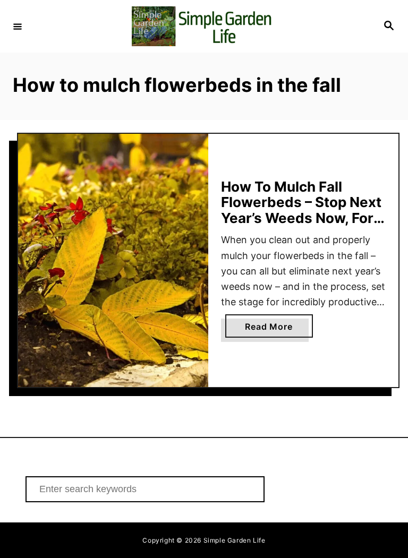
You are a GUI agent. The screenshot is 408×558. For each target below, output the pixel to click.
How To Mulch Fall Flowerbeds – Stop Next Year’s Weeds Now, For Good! (301, 210)
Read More (278, 329)
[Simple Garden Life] (202, 26)
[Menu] (17, 26)
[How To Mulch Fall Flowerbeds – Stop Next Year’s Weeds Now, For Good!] (113, 260)
